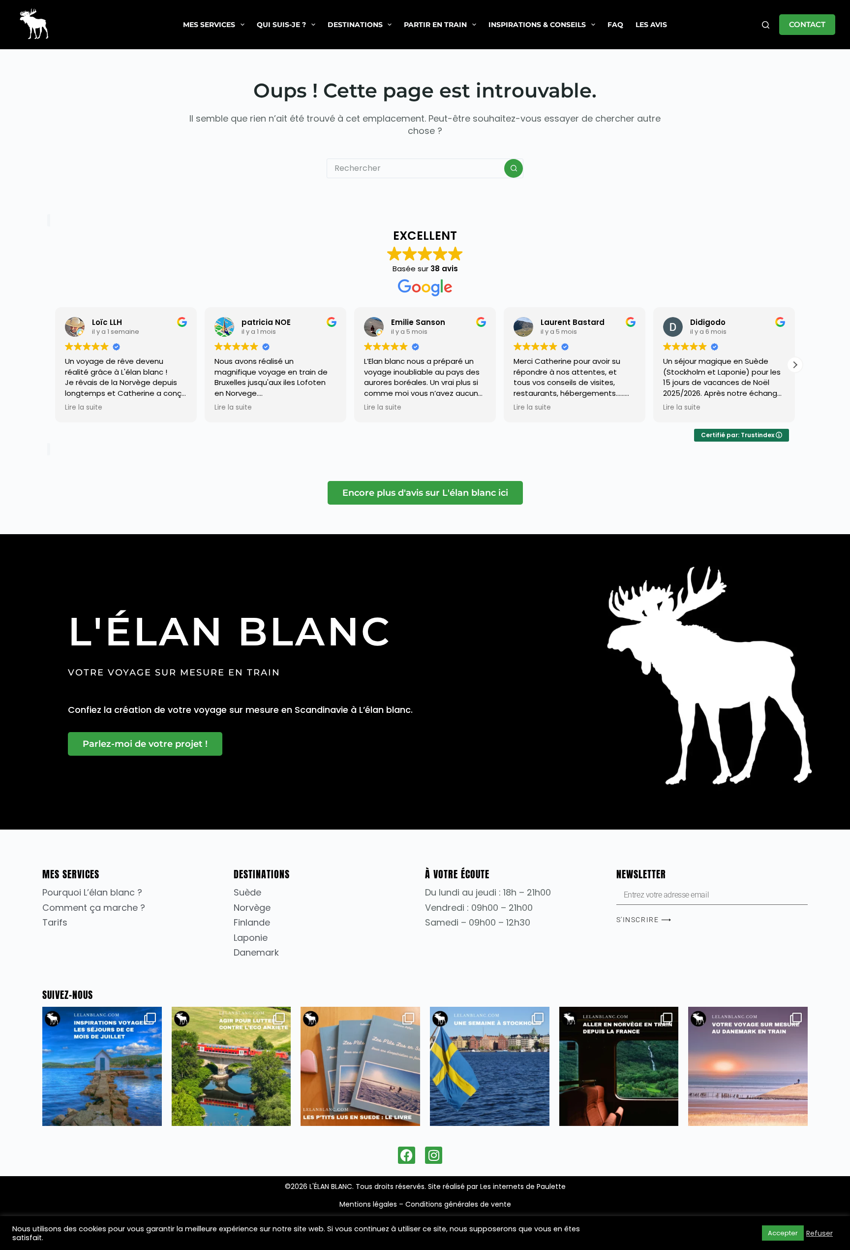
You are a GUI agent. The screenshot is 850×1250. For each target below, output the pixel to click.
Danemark (256, 952)
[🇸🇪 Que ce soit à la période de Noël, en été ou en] (489, 1066)
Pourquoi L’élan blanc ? (92, 892)
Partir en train (435, 24)
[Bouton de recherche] (513, 168)
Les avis (651, 24)
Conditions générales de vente (458, 1204)
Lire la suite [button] (83, 407)
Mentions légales (368, 1204)
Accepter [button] (783, 1233)
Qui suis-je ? (281, 24)
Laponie (251, 937)
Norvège (252, 907)
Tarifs (54, 922)
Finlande (252, 922)
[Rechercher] (765, 25)
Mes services (209, 24)
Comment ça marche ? (93, 907)
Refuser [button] (819, 1233)
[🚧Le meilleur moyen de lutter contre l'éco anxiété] (231, 1066)
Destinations (355, 24)
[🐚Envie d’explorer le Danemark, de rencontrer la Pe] (748, 1066)
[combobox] (415, 168)
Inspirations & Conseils (537, 24)
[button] (795, 364)
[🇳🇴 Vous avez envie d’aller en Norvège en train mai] (619, 1066)
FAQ (615, 24)
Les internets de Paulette (523, 1186)
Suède (247, 892)
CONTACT (807, 24)
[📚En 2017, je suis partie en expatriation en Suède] (360, 1066)
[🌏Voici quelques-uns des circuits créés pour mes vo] (102, 1066)
